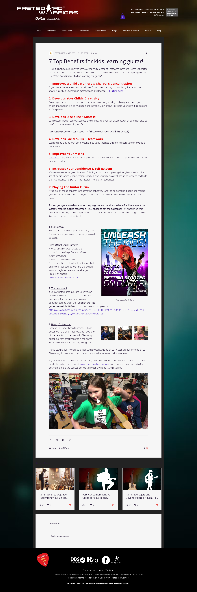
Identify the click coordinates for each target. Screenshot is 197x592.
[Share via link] (70, 440)
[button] (122, 16)
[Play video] (98, 401)
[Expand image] (108, 333)
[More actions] (146, 53)
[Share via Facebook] (50, 440)
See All (158, 463)
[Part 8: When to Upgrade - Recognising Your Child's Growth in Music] (55, 479)
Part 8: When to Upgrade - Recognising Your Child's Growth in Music (53, 496)
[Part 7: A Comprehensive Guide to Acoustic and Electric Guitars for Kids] (98, 479)
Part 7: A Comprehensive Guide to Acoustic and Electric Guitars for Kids (96, 496)
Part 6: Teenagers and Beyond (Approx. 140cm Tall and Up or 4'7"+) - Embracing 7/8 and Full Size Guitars (141, 496)
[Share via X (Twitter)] (56, 440)
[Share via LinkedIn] (63, 440)
